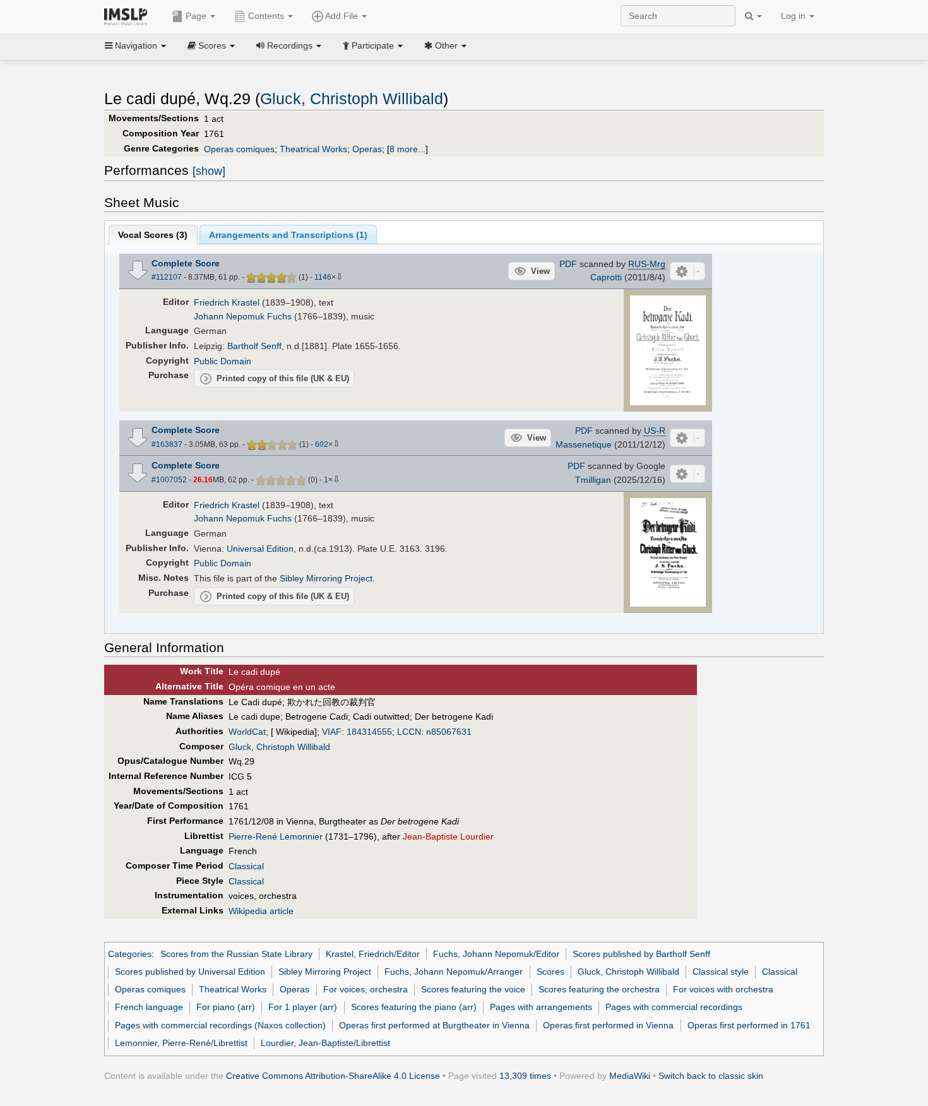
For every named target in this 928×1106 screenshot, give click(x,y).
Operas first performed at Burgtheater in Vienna (434, 1025)
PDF (568, 264)
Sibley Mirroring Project (326, 578)
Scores (550, 971)
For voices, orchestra (365, 989)
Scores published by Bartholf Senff (641, 954)
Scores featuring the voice (473, 989)
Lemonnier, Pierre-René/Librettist (181, 1043)
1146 (322, 277)
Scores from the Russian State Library (236, 954)
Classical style (721, 971)
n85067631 (449, 732)
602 (321, 444)
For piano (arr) (225, 1007)
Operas (367, 149)
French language (149, 1007)
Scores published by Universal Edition (190, 971)
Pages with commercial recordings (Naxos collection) (220, 1025)
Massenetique (584, 444)
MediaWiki (629, 1076)
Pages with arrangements (541, 1007)
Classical (246, 866)
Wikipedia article (261, 911)
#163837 (167, 444)
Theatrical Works (313, 149)
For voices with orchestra (723, 989)
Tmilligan (593, 480)
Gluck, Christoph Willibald (351, 98)
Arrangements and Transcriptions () (288, 235)
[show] (209, 171)
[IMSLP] (128, 16)
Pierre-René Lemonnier (276, 836)
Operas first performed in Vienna (608, 1025)
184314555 (369, 732)
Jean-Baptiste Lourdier (448, 836)
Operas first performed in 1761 (749, 1025)
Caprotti (606, 277)
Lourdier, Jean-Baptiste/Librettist (325, 1043)
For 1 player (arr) (302, 1007)
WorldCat (247, 732)
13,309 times (525, 1076)
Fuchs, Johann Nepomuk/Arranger (453, 971)
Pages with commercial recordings (673, 1007)
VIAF (332, 732)
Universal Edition (260, 549)
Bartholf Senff (254, 346)
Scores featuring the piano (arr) (414, 1007)
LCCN (409, 732)
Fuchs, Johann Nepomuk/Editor (496, 954)
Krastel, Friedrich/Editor (373, 954)
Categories (130, 954)
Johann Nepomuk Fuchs (243, 316)
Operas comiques (239, 149)
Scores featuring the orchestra (599, 989)
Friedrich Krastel (226, 302)
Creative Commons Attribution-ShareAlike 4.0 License (333, 1076)
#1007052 (169, 479)
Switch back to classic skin (710, 1076)
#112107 (167, 277)
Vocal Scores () (152, 235)
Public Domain (222, 361)
